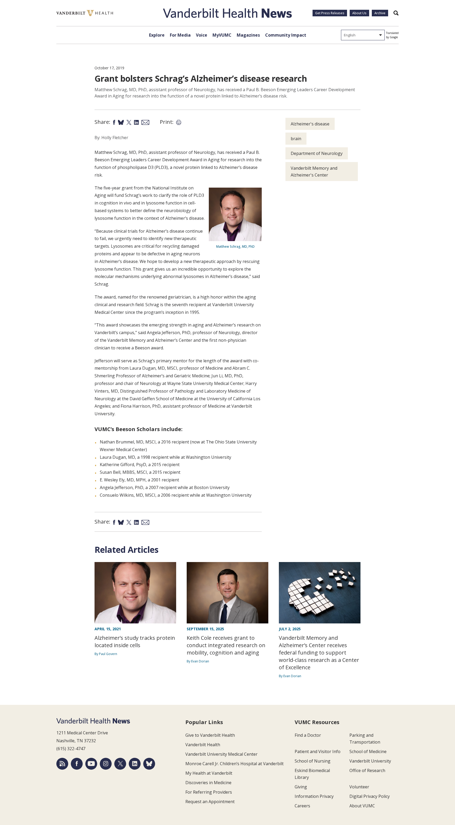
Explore (157, 35)
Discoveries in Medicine (208, 782)
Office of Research (367, 770)
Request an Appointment (210, 801)
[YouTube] (91, 764)
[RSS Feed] (62, 764)
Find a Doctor (308, 735)
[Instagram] (106, 764)
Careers (302, 806)
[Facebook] (77, 764)
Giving (301, 787)
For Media (180, 35)
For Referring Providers (208, 792)
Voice (201, 35)
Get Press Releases (329, 13)
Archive (379, 13)
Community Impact (285, 35)
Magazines (248, 35)
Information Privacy (314, 796)
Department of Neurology (317, 153)
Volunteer (359, 787)
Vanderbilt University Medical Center (221, 754)
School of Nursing (312, 761)
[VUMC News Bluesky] (149, 764)
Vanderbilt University (370, 761)
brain (296, 138)
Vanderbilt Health (202, 745)
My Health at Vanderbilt (208, 773)
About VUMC (362, 806)
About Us (359, 13)
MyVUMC (221, 35)
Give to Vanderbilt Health (210, 735)
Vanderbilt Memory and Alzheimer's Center (314, 171)
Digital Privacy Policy (369, 796)
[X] (120, 764)
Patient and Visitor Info (317, 751)
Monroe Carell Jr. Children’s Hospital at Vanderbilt (234, 764)
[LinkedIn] (135, 764)
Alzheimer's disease (310, 124)
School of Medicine (368, 751)
